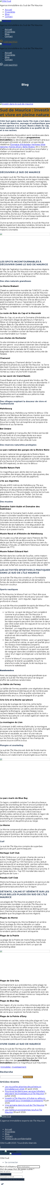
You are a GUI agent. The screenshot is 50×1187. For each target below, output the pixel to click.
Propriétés (10, 12)
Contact (9, 17)
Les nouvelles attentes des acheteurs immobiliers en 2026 (23, 1088)
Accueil (8, 10)
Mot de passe (6, 1169)
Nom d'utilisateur (8, 1167)
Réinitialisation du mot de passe (12, 1179)
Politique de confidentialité (18, 1139)
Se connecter (5, 1174)
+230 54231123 (10, 42)
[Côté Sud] (5, 1)
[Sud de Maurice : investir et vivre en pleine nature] (16, 104)
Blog (7, 14)
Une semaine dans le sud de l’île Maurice (24, 1105)
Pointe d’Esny (15, 147)
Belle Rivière (29, 147)
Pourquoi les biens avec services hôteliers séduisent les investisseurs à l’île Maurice (25, 1092)
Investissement (19, 1067)
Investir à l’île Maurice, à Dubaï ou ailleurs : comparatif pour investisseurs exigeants (25, 1099)
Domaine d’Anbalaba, (21, 144)
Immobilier (5, 1067)
